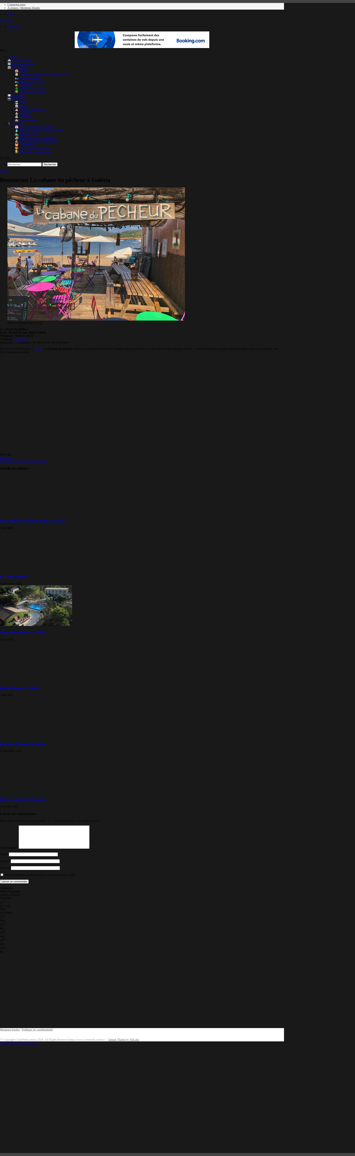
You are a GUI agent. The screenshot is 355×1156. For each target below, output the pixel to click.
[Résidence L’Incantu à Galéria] (36, 736)
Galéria (4, 170)
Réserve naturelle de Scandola (22, 799)
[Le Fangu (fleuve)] (36, 569)
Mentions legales (10, 1029)
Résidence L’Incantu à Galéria (23, 744)
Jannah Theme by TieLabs (123, 1039)
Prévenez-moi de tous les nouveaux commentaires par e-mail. (40, 874)
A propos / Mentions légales (23, 7)
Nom (4, 854)
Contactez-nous (16, 4)
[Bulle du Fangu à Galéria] (36, 680)
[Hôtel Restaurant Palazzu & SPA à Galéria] (36, 513)
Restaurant (21, 339)
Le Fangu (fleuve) (13, 576)
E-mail (5, 861)
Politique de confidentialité (37, 1029)
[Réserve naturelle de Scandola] (36, 792)
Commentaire (9, 847)
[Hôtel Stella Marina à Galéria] (36, 625)
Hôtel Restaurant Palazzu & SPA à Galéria (32, 521)
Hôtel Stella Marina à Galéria (22, 632)
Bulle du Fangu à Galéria (19, 688)
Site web (5, 867)
